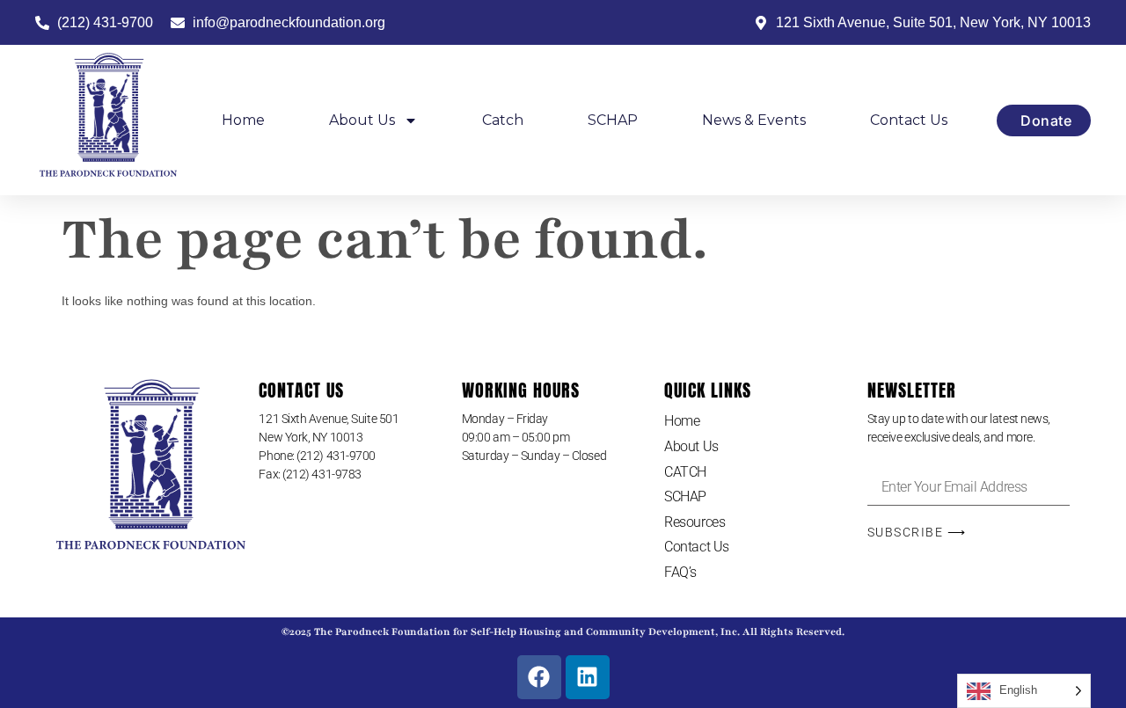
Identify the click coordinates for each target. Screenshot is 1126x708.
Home (243, 120)
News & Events (754, 120)
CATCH (685, 471)
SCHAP (613, 120)
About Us (362, 120)
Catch (502, 120)
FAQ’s (680, 572)
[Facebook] (539, 677)
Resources (694, 522)
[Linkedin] (588, 677)
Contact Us (908, 120)
